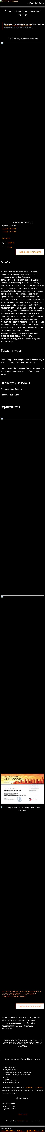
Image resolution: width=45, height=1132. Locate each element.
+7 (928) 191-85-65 (9, 229)
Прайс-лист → (32, 1130)
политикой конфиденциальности (18, 26)
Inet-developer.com (22, 1120)
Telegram (11, 243)
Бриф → (20, 1130)
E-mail (10, 247)
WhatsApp (6, 238)
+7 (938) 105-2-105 (9, 232)
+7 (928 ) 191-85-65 (35, 3)
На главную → (8, 1130)
